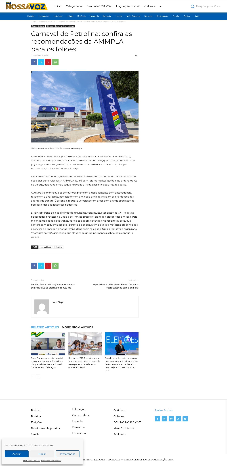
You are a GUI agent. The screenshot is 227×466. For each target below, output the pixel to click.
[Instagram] (164, 418)
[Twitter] (41, 62)
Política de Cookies (31, 460)
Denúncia (78, 427)
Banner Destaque (47, 21)
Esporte (77, 421)
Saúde (35, 434)
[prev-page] (33, 376)
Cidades (50, 26)
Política (36, 416)
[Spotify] (171, 418)
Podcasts (120, 434)
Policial (35, 410)
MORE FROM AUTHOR (77, 327)
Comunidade (81, 415)
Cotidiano (120, 410)
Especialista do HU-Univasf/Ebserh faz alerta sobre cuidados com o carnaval (116, 286)
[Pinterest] (48, 62)
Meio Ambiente (124, 428)
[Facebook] (34, 62)
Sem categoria (69, 26)
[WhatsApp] (55, 62)
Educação (79, 409)
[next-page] (38, 376)
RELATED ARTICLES (45, 327)
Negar (42, 453)
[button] (194, 6)
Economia (79, 433)
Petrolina (58, 26)
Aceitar (17, 453)
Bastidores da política (45, 428)
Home (33, 21)
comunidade (45, 247)
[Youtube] (185, 418)
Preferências (67, 453)
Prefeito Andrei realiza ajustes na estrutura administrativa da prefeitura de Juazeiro (53, 286)
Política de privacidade (51, 460)
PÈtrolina (58, 247)
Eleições (36, 422)
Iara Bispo (58, 302)
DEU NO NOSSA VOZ (127, 422)
